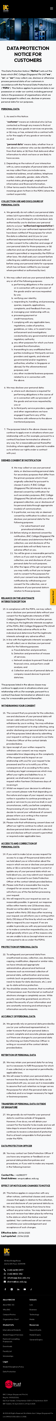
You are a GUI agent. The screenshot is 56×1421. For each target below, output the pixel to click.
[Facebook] (5, 1289)
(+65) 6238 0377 (15, 1269)
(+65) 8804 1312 (15, 1273)
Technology (34, 1314)
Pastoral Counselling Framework (11, 1340)
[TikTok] (31, 1289)
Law (31, 1305)
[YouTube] (24, 1289)
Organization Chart (11, 1319)
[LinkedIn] (18, 1289)
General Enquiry (36, 1339)
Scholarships (8, 1356)
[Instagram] (11, 1289)
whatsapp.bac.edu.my (18, 1277)
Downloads (7, 1346)
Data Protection (9, 1371)
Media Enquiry (35, 1335)
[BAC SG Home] (6, 8)
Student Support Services (13, 1335)
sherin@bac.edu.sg (16, 1281)
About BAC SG (8, 1305)
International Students (12, 1330)
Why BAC (6, 1309)
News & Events (35, 1330)
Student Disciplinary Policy (13, 1367)
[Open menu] (51, 8)
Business (33, 1309)
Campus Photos (9, 1314)
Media (32, 1319)
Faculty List (7, 1351)
